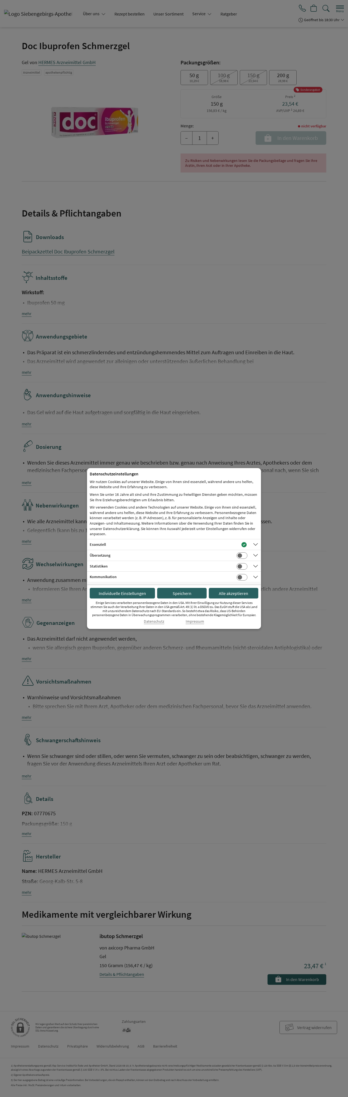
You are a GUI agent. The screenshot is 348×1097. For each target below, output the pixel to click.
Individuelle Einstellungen (122, 593)
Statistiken (99, 566)
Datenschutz (154, 621)
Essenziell (98, 544)
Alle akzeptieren (233, 593)
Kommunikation (103, 576)
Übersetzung (100, 555)
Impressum (195, 621)
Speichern (182, 593)
